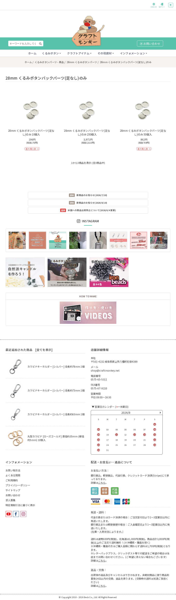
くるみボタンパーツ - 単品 (49, 62)
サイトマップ (13, 490)
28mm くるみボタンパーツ (82, 62)
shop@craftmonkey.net (105, 370)
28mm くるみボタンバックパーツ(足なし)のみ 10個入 (31, 132)
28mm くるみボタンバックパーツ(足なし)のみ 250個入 (87, 132)
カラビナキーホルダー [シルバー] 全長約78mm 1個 (56, 366)
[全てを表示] (44, 350)
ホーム (32, 53)
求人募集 (10, 500)
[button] (51, 53)
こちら (102, 482)
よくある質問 (13, 475)
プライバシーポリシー (18, 485)
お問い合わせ (13, 495)
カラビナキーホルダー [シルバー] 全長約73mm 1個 (56, 390)
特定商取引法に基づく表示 (20, 505)
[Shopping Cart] (170, 5)
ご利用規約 (12, 480)
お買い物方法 (13, 470)
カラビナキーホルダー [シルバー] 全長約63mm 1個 (56, 414)
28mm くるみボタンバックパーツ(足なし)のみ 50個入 (143, 132)
